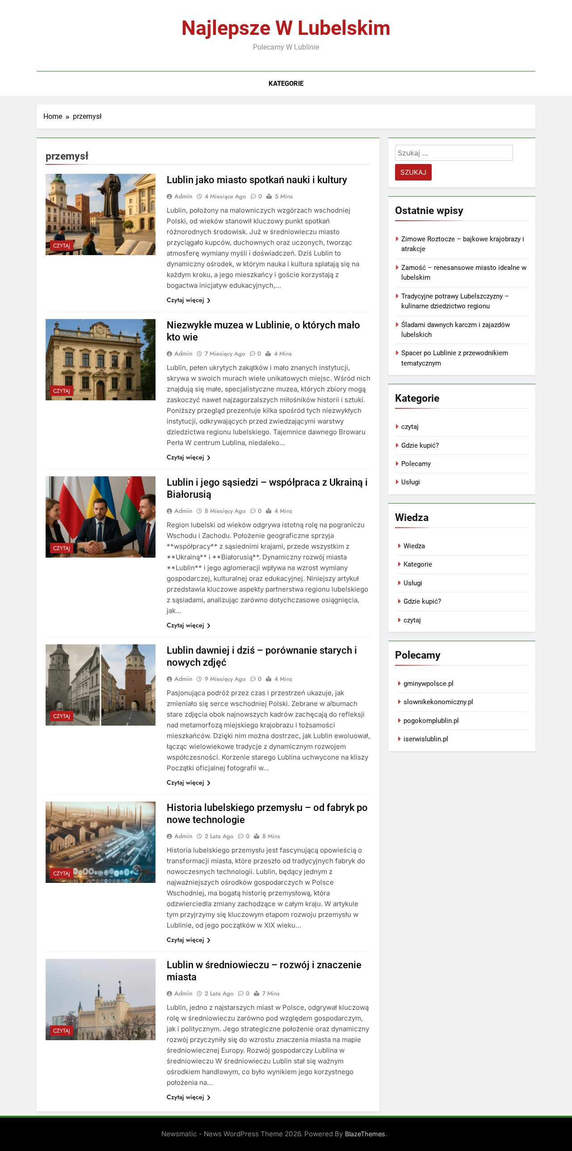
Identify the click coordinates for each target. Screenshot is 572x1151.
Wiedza (414, 546)
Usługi (410, 482)
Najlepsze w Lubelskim (286, 28)
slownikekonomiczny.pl (438, 702)
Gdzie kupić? (420, 445)
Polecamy (416, 464)
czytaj (61, 246)
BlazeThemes (365, 1134)
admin (183, 196)
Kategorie (286, 84)
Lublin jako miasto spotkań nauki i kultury (257, 179)
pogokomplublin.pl (431, 721)
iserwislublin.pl (426, 739)
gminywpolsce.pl (429, 684)
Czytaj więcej (185, 299)
